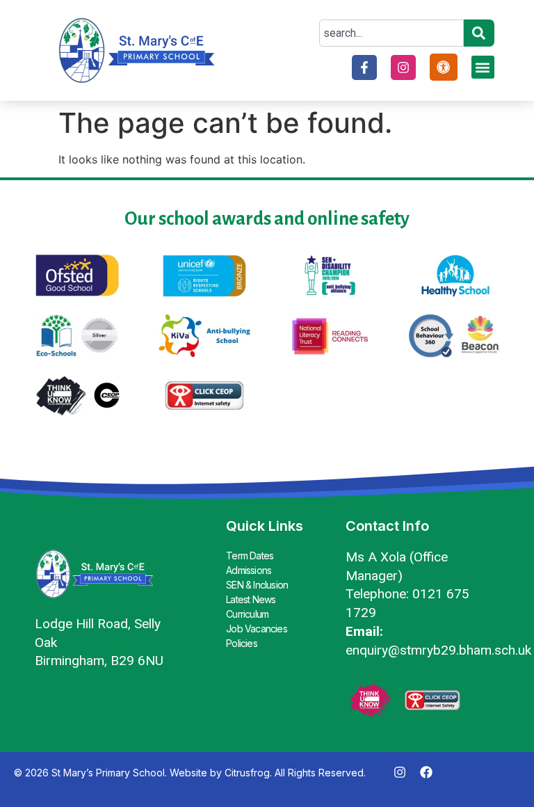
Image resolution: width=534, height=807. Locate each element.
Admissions (248, 570)
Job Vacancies (256, 628)
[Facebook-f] (364, 67)
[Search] (479, 33)
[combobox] (391, 33)
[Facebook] (426, 772)
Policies (241, 643)
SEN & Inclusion (257, 585)
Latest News (250, 599)
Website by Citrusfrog (220, 772)
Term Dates (249, 555)
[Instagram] (403, 67)
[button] (482, 67)
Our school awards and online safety (267, 219)
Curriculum (247, 614)
